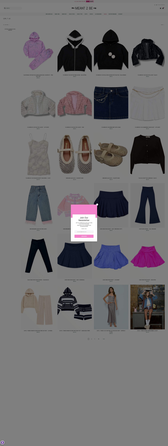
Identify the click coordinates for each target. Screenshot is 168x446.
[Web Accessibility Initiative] (2, 442)
